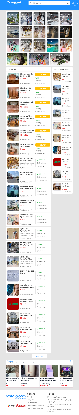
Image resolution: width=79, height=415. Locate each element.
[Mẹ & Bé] (17, 58)
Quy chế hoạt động (32, 403)
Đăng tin (76, 3)
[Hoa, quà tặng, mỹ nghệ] (60, 58)
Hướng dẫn (30, 400)
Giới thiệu (30, 397)
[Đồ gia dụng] (26, 31)
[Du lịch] (53, 45)
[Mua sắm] (66, 45)
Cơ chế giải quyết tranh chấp (35, 405)
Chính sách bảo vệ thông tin (35, 408)
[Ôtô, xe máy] (13, 31)
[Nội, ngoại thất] (39, 45)
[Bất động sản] (13, 18)
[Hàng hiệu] (66, 31)
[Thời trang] (39, 31)
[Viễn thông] (53, 18)
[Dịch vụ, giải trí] (39, 18)
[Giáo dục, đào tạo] (39, 58)
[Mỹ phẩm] (13, 45)
